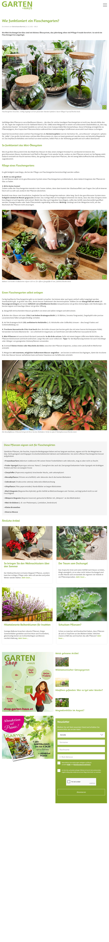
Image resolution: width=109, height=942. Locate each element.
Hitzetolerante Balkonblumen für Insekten (27, 624)
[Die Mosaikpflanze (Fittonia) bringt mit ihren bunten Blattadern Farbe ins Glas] (54, 395)
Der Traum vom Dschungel (73, 563)
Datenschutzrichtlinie (82, 765)
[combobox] (81, 735)
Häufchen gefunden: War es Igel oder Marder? (79, 690)
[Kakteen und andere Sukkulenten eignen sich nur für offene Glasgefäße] (54, 245)
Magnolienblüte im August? (69, 710)
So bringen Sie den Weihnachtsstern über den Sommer (26, 565)
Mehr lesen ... (27, 577)
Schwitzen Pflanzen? (69, 624)
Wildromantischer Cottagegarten (72, 669)
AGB (68, 765)
